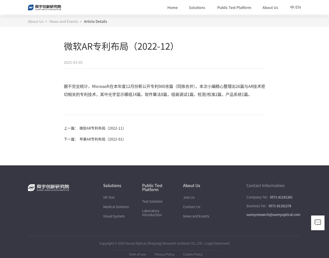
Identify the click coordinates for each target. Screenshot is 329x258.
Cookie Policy (193, 254)
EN (298, 7)
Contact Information (265, 185)
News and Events (63, 21)
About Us (270, 7)
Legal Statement (217, 243)
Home (172, 7)
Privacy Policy (165, 254)
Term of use (137, 254)
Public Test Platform (234, 7)
